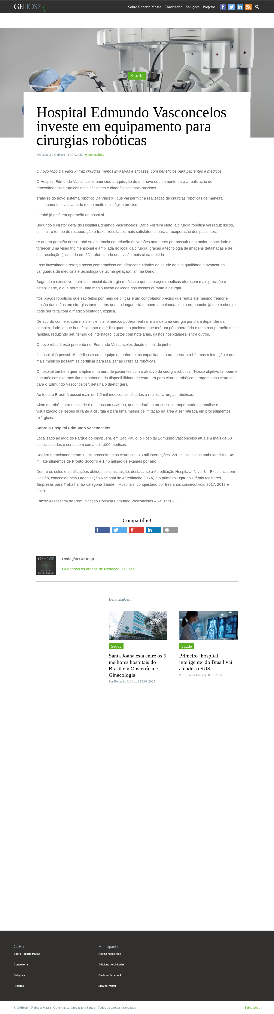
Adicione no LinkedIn (111, 964)
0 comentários (94, 154)
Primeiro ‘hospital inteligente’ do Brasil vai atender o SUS (205, 662)
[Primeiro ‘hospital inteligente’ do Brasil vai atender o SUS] (208, 625)
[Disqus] (137, 750)
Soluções (193, 7)
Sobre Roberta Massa (144, 7)
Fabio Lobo (252, 1007)
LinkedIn (240, 7)
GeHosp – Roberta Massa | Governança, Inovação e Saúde (31, 8)
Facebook (223, 7)
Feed (248, 7)
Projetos (209, 7)
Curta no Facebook (110, 975)
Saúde (137, 75)
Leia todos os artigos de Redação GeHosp (98, 569)
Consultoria (173, 7)
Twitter (231, 7)
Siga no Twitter (107, 985)
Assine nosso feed (109, 953)
